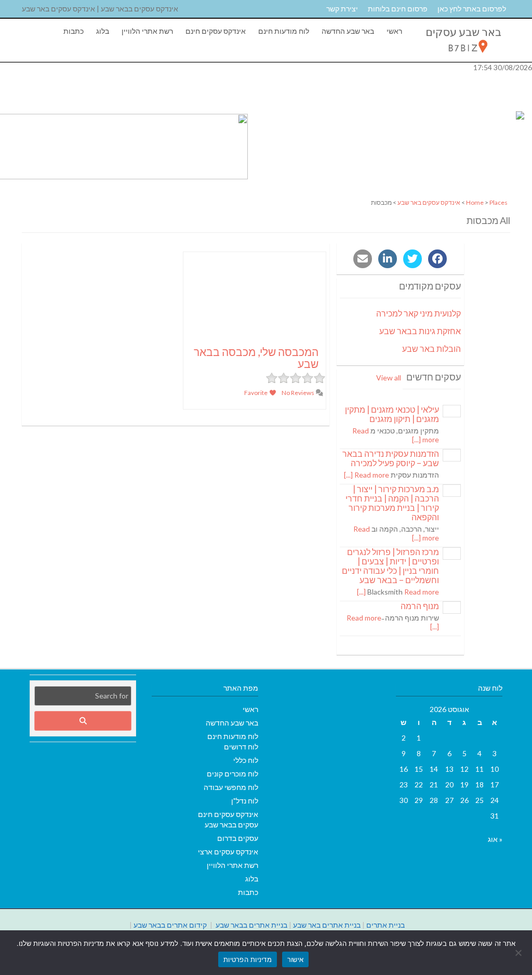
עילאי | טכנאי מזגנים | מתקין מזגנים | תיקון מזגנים (392, 414)
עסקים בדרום (237, 838)
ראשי (394, 31)
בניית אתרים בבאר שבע (251, 924)
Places (498, 202)
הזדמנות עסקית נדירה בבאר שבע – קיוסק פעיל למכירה (390, 458)
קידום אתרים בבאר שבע (170, 924)
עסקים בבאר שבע (231, 824)
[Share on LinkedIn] (387, 258)
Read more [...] (366, 474)
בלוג (102, 31)
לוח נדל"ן (244, 800)
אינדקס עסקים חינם (215, 31)
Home (475, 202)
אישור (295, 959)
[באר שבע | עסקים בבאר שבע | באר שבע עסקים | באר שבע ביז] (463, 55)
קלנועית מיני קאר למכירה (418, 313)
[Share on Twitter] (412, 258)
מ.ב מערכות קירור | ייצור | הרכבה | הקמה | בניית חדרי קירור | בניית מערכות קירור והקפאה (392, 503)
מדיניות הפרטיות (247, 959)
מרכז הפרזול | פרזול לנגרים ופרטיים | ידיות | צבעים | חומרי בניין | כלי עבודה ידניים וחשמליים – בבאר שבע (390, 566)
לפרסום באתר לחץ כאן (471, 8)
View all (388, 377)
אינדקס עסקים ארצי (228, 851)
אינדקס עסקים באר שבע (428, 202)
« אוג (495, 839)
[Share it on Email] (362, 258)
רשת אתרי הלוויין (147, 31)
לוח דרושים (241, 746)
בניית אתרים (385, 924)
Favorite (256, 393)
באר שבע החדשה (348, 31)
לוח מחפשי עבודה (231, 787)
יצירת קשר (342, 8)
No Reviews (298, 393)
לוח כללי (245, 760)
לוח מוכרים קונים (232, 773)
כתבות (73, 31)
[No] (519, 952)
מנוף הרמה (420, 606)
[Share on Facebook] (437, 258)
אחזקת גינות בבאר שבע (420, 331)
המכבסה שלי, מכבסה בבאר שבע (256, 357)
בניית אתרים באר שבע (327, 924)
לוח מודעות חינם (283, 31)
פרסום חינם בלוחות (398, 8)
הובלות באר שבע (431, 348)
